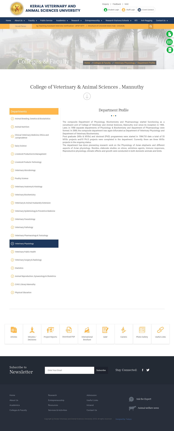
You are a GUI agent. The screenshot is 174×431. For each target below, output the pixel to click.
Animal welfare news (147, 408)
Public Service (46, 20)
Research (75, 20)
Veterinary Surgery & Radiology (28, 260)
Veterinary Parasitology (25, 219)
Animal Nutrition (22, 126)
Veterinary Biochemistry (25, 194)
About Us (18, 20)
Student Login (113, 9)
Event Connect (147, 9)
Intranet (90, 405)
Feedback (117, 4)
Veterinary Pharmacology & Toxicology (31, 235)
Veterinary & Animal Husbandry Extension (33, 203)
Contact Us (160, 20)
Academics (61, 20)
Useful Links (92, 400)
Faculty (31, 20)
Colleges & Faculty (102, 62)
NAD (126, 4)
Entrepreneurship (92, 20)
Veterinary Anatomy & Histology (28, 186)
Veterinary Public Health (25, 251)
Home (8, 20)
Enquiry (105, 4)
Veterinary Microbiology (25, 170)
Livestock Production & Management (30, 154)
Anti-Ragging (146, 20)
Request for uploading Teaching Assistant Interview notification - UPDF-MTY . (46, 25)
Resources (53, 405)
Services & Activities (57, 410)
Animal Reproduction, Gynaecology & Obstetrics (35, 276)
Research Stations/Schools (117, 20)
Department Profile (146, 62)
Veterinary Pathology (24, 227)
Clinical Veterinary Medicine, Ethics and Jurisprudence (32, 136)
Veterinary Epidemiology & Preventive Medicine (35, 211)
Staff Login (130, 9)
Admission (92, 395)
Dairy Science (21, 145)
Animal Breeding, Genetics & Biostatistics (32, 118)
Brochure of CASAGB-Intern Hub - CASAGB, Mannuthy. (105, 25)
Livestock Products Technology (28, 162)
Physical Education (23, 292)
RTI (136, 20)
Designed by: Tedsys (124, 419)
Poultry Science (21, 178)
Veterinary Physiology (124, 62)
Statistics (19, 268)
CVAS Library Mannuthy (25, 284)
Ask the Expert (142, 399)
